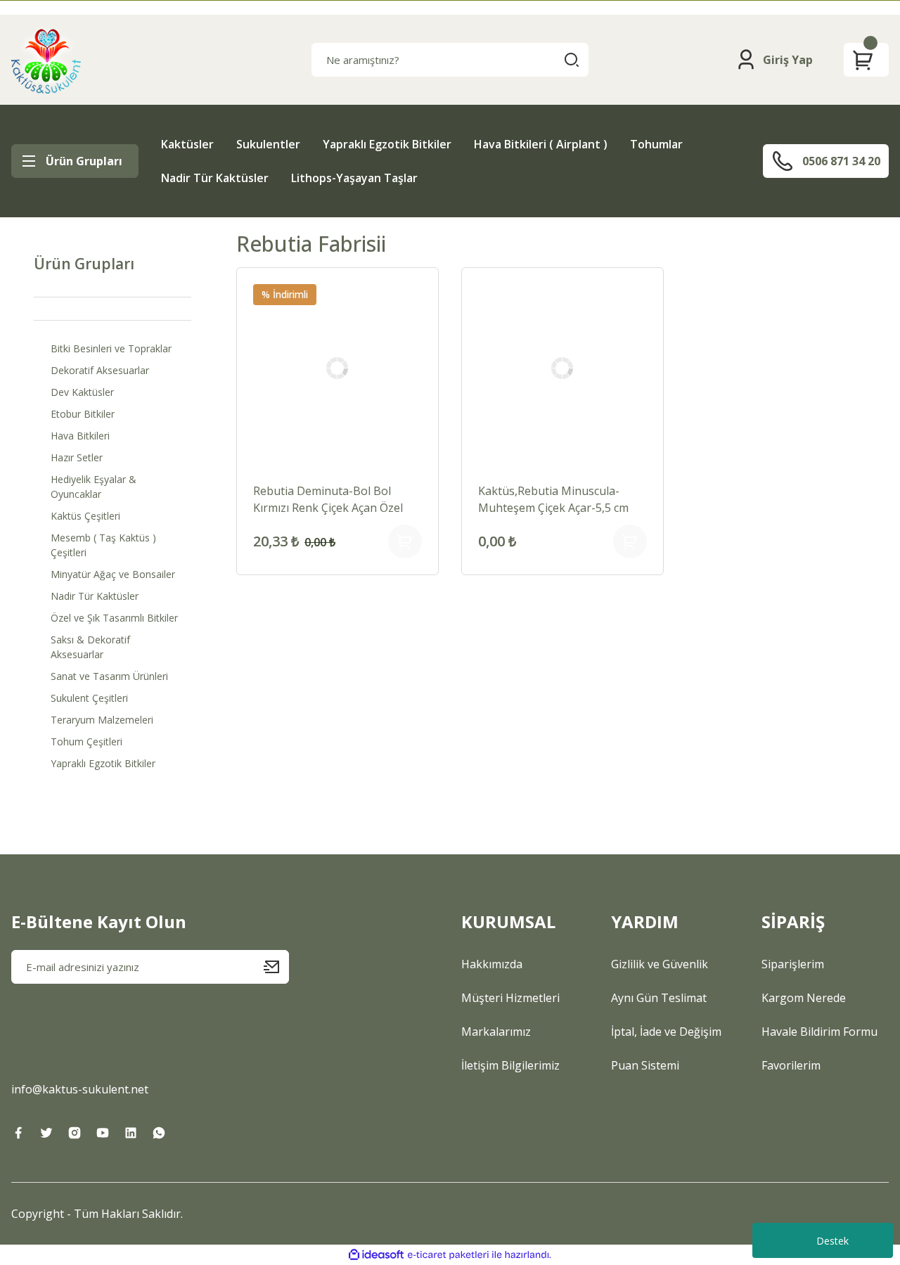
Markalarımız (496, 1031)
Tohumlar (656, 144)
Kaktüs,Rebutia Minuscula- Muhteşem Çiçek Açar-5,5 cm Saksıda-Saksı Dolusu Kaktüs (554, 499)
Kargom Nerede (803, 998)
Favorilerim (791, 1065)
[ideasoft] (376, 1254)
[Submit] (276, 967)
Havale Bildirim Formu (819, 1031)
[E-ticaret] (448, 1255)
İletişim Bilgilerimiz (510, 1065)
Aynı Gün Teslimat (659, 998)
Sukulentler (268, 144)
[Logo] (46, 60)
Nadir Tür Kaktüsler (215, 178)
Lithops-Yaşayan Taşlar (354, 178)
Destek (832, 1240)
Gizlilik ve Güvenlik (659, 964)
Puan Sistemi (645, 1065)
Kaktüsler (187, 144)
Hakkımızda (491, 964)
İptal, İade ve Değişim (666, 1031)
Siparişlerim (792, 964)
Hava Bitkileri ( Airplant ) (541, 144)
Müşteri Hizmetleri (510, 998)
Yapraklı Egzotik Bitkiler (387, 144)
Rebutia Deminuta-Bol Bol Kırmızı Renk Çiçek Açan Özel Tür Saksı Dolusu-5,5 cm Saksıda (328, 499)
